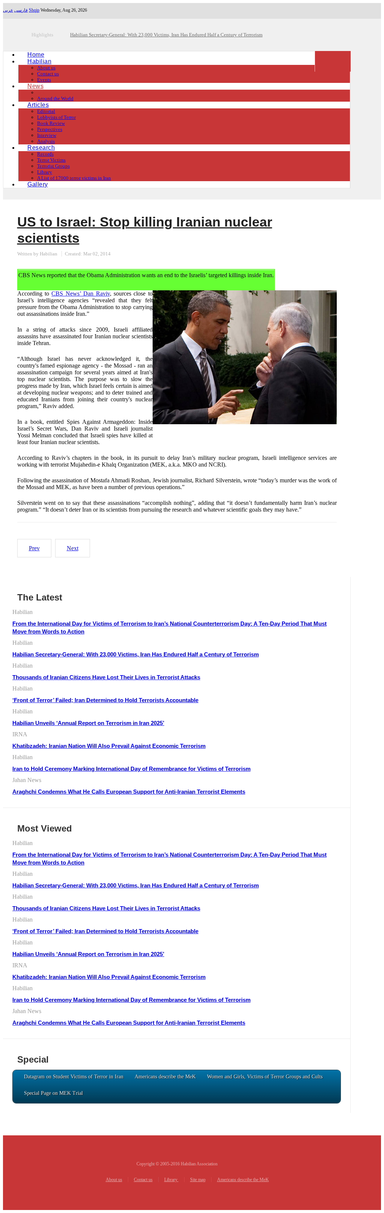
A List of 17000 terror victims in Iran (74, 178)
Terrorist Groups (53, 166)
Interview (46, 135)
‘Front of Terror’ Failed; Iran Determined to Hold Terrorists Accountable (105, 700)
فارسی (21, 10)
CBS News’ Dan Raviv (80, 293)
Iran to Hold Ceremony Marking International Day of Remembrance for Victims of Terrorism (131, 769)
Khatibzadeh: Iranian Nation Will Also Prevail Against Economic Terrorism (109, 746)
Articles (38, 105)
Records (45, 154)
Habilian (39, 61)
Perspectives (49, 129)
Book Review (51, 123)
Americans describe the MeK (243, 1179)
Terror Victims (51, 160)
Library (44, 172)
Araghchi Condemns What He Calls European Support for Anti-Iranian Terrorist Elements (128, 791)
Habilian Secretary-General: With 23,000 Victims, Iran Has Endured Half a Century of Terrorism (135, 654)
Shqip (34, 10)
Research (41, 147)
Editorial (46, 111)
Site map (198, 1179)
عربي (8, 10)
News (35, 86)
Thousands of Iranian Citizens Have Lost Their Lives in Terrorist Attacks (106, 677)
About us (46, 68)
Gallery (37, 184)
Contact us (48, 74)
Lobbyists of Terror (56, 117)
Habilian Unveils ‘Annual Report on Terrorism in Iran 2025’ (88, 723)
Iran (41, 92)
